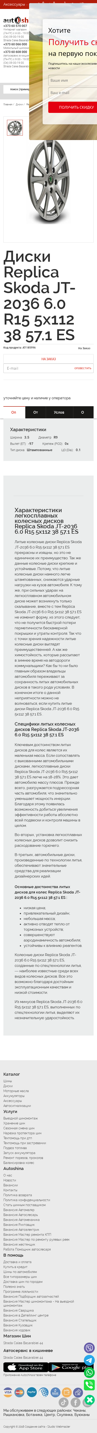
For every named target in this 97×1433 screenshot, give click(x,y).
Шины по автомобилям (20, 1272)
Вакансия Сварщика (18, 1310)
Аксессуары (14, 4)
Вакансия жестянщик (19, 1244)
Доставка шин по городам (22, 1282)
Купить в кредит (15, 1267)
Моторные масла (16, 1091)
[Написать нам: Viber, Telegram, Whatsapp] (90, 1400)
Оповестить (82, 368)
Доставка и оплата (17, 1262)
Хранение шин (14, 1123)
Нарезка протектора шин (22, 1133)
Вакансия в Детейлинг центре (25, 1315)
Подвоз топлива (15, 1148)
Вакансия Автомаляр (19, 1210)
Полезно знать (14, 1286)
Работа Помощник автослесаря (27, 1249)
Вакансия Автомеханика (21, 1220)
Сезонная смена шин (19, 1128)
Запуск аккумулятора (19, 1153)
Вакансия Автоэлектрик (21, 1229)
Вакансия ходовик (16, 1330)
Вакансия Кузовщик (18, 1325)
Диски (8, 1086)
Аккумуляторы (14, 1096)
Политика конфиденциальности (26, 1200)
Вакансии (12, 31)
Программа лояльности (20, 1291)
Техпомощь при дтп (17, 1138)
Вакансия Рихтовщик (19, 1225)
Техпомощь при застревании (24, 1143)
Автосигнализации (17, 1106)
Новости (9, 1180)
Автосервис (14, 22)
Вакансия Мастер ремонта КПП (27, 1234)
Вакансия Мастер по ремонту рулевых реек (36, 1239)
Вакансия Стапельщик (20, 1320)
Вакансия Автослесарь (20, 1215)
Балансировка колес (18, 1163)
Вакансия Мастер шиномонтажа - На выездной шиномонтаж (38, 1303)
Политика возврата (17, 1195)
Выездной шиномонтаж (20, 1118)
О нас (7, 1175)
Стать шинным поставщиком (24, 1205)
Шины (7, 1081)
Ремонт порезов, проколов (23, 1158)
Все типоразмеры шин (20, 1277)
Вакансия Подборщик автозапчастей (31, 1296)
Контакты (10, 1190)
